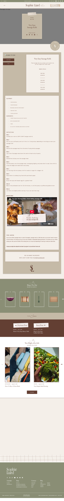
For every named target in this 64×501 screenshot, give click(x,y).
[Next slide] (63, 299)
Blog (41, 480)
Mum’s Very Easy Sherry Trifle (21, 331)
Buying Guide (7, 384)
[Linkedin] (22, 477)
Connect (33, 480)
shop (55, 5)
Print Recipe (8, 59)
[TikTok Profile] (12, 477)
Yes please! (37, 443)
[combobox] (46, 430)
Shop (17, 480)
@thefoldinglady (39, 258)
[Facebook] (60, 1)
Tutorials (9, 480)
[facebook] (19, 477)
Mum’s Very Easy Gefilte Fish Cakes (38, 332)
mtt (56, 495)
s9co (47, 495)
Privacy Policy (12, 495)
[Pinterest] (58, 1)
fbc (61, 495)
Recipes (32, 17)
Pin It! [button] (9, 63)
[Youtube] (56, 1)
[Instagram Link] (9, 477)
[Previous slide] (2, 364)
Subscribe (5, 1)
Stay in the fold (46, 446)
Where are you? (36, 427)
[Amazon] (49, 1)
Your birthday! (36, 433)
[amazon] (7, 477)
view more (32, 392)
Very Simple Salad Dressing (41, 386)
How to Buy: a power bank (12, 386)
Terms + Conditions (5, 495)
